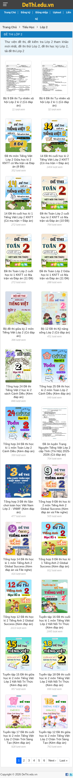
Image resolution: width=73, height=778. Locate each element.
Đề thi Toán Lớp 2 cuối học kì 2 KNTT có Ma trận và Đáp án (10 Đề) (54, 217)
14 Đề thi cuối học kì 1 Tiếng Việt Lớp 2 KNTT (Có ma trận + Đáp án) (18, 217)
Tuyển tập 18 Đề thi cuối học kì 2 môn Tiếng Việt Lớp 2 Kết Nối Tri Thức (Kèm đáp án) (54, 680)
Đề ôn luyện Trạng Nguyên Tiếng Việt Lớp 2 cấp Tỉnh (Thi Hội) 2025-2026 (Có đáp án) (54, 449)
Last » (64, 760)
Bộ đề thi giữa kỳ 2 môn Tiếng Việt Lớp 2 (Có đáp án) (18, 332)
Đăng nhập (41, 12)
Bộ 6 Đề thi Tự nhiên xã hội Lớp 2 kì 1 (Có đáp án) (54, 102)
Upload (57, 12)
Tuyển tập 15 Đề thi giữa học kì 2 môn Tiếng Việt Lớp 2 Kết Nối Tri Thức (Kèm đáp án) (18, 680)
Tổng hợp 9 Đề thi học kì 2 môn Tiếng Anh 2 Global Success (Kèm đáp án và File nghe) (54, 507)
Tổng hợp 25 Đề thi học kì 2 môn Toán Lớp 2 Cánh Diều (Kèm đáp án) (55, 390)
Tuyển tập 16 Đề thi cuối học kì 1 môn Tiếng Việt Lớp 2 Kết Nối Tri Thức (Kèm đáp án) (54, 622)
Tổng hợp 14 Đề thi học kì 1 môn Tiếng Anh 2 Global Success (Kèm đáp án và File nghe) (18, 564)
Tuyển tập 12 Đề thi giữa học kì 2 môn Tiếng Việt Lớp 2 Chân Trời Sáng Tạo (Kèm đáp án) (54, 737)
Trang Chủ (10, 12)
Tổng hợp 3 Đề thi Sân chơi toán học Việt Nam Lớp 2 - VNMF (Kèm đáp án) (18, 507)
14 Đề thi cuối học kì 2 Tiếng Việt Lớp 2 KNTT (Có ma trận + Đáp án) (54, 159)
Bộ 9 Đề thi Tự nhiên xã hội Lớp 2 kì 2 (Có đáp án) (18, 102)
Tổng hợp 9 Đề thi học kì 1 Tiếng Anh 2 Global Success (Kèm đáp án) (54, 563)
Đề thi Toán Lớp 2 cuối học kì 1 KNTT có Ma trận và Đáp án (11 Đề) (18, 274)
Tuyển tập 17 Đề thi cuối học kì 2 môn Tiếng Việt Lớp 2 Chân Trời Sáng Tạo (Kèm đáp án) (18, 737)
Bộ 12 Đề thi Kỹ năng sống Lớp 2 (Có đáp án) (54, 330)
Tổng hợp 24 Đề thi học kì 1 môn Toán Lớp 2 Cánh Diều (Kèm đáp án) (18, 447)
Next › (52, 760)
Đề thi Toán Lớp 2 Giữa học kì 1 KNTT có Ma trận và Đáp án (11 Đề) (55, 274)
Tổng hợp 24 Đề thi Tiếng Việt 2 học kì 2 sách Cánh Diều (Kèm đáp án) (18, 392)
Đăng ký (25, 12)
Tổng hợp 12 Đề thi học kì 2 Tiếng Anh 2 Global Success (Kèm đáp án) (18, 620)
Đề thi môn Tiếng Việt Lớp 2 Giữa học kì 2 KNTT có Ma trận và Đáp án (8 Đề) (18, 161)
